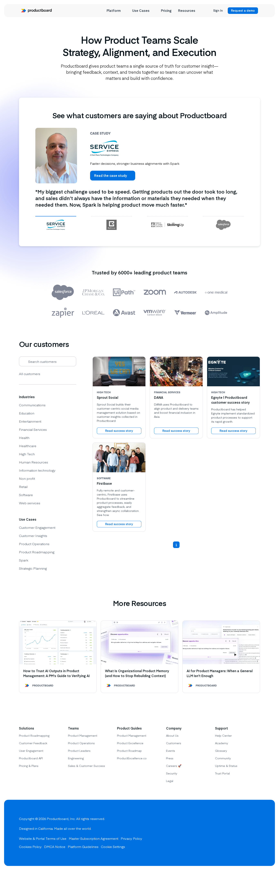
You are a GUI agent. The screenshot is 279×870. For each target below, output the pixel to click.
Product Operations (34, 543)
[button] (168, 544)
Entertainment (30, 421)
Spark (23, 560)
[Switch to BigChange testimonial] (111, 224)
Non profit (27, 478)
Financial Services (33, 429)
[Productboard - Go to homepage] (36, 10)
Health (24, 437)
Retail (23, 486)
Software (26, 494)
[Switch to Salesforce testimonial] (223, 224)
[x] (241, 833)
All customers (29, 373)
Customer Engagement (37, 527)
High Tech (27, 454)
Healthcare (27, 445)
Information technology (37, 470)
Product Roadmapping (36, 552)
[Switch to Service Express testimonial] (55, 224)
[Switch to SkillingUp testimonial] (167, 224)
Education (26, 413)
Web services (29, 503)
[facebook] (226, 833)
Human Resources (33, 462)
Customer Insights (33, 535)
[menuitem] (116, 10)
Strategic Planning (33, 568)
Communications (32, 405)
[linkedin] (256, 833)
